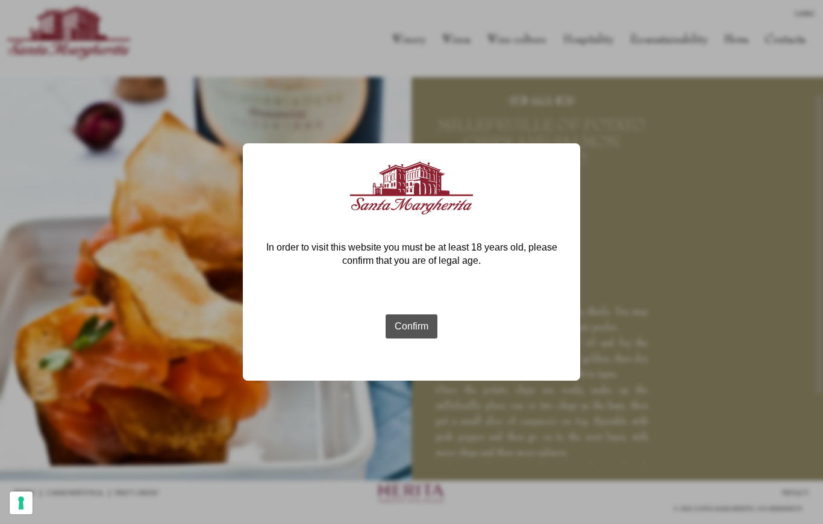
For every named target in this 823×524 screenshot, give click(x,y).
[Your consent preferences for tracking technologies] (21, 502)
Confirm (411, 326)
